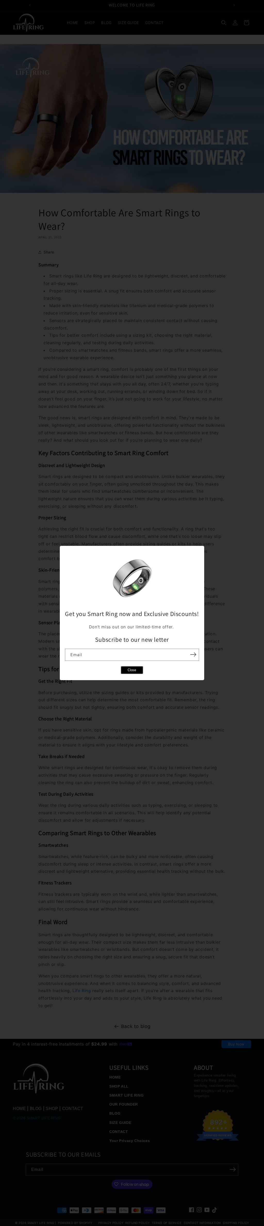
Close (132, 670)
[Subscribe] (193, 654)
